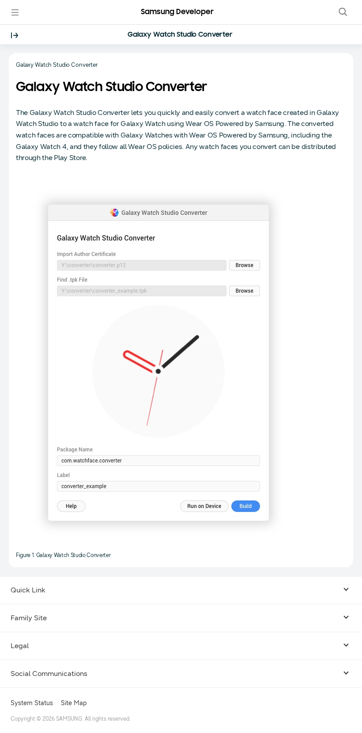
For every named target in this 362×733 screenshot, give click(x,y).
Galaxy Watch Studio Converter (180, 34)
